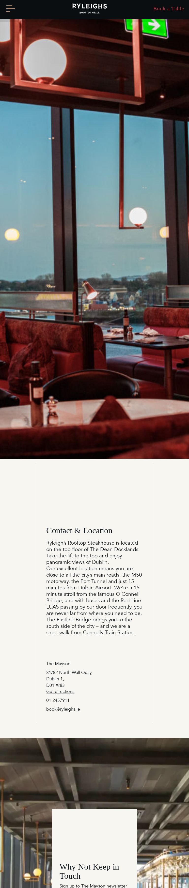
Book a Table (168, 9)
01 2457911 (58, 700)
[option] (94, 237)
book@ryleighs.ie (63, 709)
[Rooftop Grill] (89, 8)
